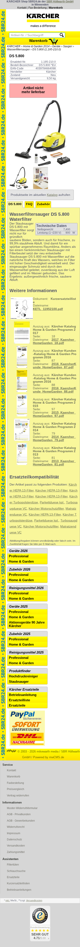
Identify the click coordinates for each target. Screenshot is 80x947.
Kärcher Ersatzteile (24, 689)
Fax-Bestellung (37, 7)
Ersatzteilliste (19, 700)
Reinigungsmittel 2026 (26, 588)
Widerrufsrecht (15, 826)
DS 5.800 (15, 204)
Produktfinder (20, 671)
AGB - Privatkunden (19, 814)
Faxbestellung (15, 782)
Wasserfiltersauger (18, 49)
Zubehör (43, 204)
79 (54, 431)
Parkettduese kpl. (52, 502)
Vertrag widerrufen (18, 795)
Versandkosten (16, 845)
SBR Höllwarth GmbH (60, 1)
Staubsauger (19, 681)
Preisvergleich (15, 789)
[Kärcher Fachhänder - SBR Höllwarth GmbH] (43, 20)
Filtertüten (13, 864)
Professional (18, 556)
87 (54, 358)
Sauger (67, 46)
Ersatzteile (17, 705)
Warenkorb (56, 7)
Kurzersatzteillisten (18, 883)
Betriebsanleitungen (19, 889)
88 (54, 382)
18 (54, 334)
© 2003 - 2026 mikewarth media (37, 751)
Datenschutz (14, 839)
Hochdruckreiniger (23, 676)
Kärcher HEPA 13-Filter (51, 490)
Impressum (13, 833)
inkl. (8, 900)
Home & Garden (21, 561)
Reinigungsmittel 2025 (26, 652)
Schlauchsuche (16, 871)
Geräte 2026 (18, 551)
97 (54, 407)
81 (54, 455)
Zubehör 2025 (19, 634)
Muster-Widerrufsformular (22, 808)
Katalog (52, 195)
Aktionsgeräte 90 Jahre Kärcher (27, 624)
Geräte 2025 (18, 606)
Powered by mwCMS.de (48, 757)
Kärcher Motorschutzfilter (46, 508)
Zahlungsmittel (16, 852)
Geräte (56, 46)
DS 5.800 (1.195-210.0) (46, 49)
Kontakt (21, 7)
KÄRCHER (13, 46)
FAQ (29, 204)
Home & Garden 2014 (36, 46)
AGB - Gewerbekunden (21, 820)
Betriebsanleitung (22, 695)
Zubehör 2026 (19, 569)
